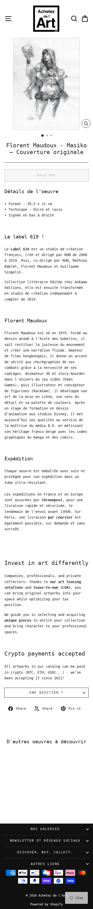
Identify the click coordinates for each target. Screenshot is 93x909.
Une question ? (46, 692)
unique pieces (17, 620)
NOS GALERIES (45, 829)
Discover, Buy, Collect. (45, 852)
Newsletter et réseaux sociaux (45, 840)
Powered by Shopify (46, 904)
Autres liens (45, 864)
